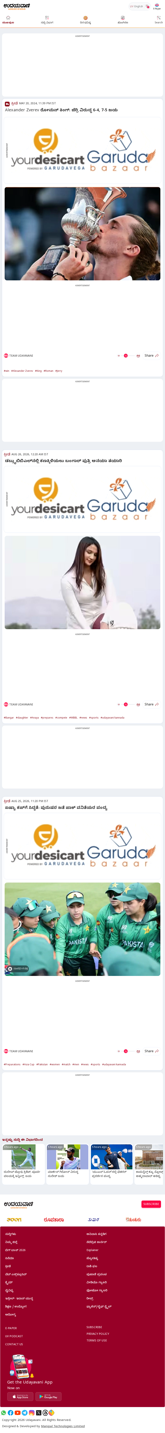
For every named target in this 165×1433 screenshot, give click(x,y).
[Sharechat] (51, 1412)
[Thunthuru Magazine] (133, 1219)
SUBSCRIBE (151, 1205)
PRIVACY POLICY (98, 1334)
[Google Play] (48, 1396)
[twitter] (38, 1412)
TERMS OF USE (97, 1341)
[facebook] (10, 1412)
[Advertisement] (82, 67)
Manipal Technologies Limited (63, 1427)
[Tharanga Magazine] (14, 1219)
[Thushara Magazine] (94, 1219)
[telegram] (24, 1412)
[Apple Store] (20, 1396)
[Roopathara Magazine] (54, 1219)
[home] (17, 6)
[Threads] (45, 1412)
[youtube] (17, 1412)
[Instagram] (31, 1412)
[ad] (84, 150)
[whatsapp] (3, 1412)
